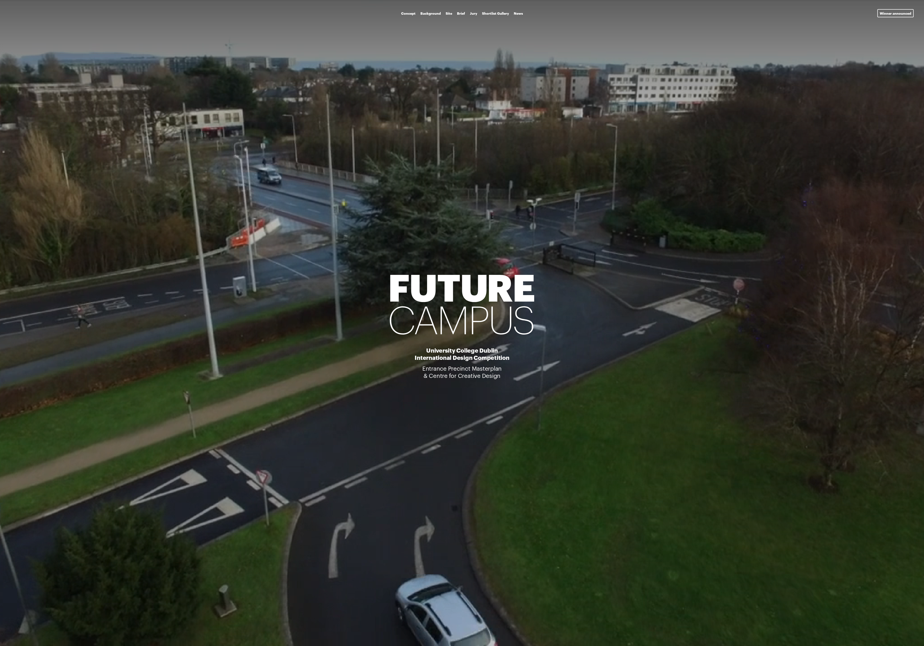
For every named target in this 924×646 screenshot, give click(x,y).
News (518, 13)
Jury (473, 13)
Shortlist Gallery (495, 13)
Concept (408, 13)
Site (449, 13)
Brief (461, 13)
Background (430, 13)
